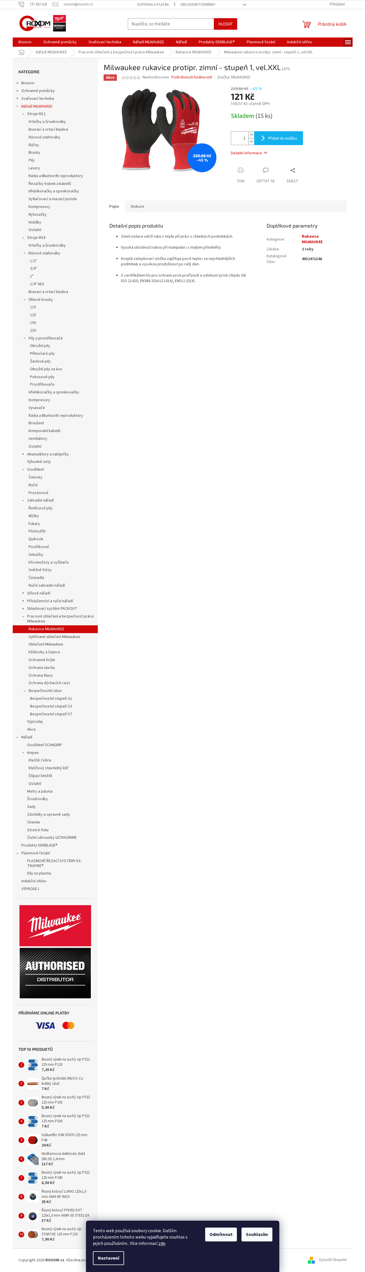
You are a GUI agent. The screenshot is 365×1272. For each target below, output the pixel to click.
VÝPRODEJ (30, 889)
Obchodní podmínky (198, 4)
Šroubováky (37, 799)
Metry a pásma (40, 791)
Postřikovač (39, 547)
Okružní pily (40, 346)
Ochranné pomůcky (38, 91)
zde (161, 1243)
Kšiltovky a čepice (44, 652)
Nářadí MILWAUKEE (37, 106)
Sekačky (36, 555)
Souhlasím (257, 1234)
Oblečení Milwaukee (46, 644)
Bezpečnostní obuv (45, 691)
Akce (31, 729)
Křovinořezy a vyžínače (49, 562)
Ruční (33, 485)
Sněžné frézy (40, 570)
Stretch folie (38, 830)
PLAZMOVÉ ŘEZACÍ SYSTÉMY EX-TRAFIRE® (54, 863)
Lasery (34, 168)
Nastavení (108, 1258)
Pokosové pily (42, 377)
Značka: (233, 77)
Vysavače (37, 408)
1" (31, 276)
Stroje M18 (36, 238)
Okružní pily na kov (46, 369)
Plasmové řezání (35, 853)
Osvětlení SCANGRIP (44, 745)
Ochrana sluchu (42, 668)
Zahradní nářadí (40, 500)
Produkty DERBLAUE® (39, 845)
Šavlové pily (40, 361)
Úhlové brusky (41, 300)
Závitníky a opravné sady (48, 814)
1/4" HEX (37, 284)
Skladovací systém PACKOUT (52, 608)
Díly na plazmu (39, 873)
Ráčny (34, 145)
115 (33, 307)
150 (33, 323)
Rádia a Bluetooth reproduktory (56, 176)
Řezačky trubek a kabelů (50, 184)
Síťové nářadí (38, 593)
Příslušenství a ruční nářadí (50, 601)
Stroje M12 (36, 114)
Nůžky (34, 516)
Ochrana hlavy (41, 675)
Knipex (33, 753)
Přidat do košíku (282, 138)
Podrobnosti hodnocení (191, 77)
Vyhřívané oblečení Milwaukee (54, 637)
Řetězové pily (41, 508)
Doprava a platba (153, 4)
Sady (31, 807)
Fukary (34, 524)
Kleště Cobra (40, 760)
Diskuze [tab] (137, 206)
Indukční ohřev (33, 881)
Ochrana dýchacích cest (49, 683)
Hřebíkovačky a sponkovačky (54, 191)
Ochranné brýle (42, 660)
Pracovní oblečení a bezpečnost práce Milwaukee (60, 619)
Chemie (33, 822)
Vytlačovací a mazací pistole (53, 199)
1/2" (33, 261)
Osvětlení (35, 469)
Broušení (36, 423)
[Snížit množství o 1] (251, 141)
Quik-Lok (36, 539)
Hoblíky (35, 222)
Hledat (225, 23)
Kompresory (39, 207)
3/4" (33, 268)
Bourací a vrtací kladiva (48, 129)
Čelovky (35, 477)
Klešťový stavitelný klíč (49, 768)
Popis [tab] (114, 206)
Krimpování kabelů (44, 431)
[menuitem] (25, 42)
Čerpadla (36, 578)
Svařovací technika (37, 99)
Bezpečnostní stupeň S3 (51, 706)
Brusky (34, 152)
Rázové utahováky (44, 137)
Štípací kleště (40, 776)
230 (33, 330)
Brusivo (27, 83)
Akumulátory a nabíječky (48, 454)
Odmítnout (221, 1234)
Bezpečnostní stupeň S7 (51, 714)
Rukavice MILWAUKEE (47, 629)
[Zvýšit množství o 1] (251, 135)
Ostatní (35, 230)
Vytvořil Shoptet (333, 1260)
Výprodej (35, 722)
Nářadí (26, 737)
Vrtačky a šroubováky (47, 122)
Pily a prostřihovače (46, 338)
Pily (32, 160)
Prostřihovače (42, 384)
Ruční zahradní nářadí (47, 585)
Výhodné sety (39, 462)
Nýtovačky (38, 214)
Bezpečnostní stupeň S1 (51, 698)
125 (33, 315)
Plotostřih (37, 531)
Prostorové (38, 493)
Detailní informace (246, 153)
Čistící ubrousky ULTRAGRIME (52, 838)
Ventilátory (38, 439)
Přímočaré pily (42, 354)
